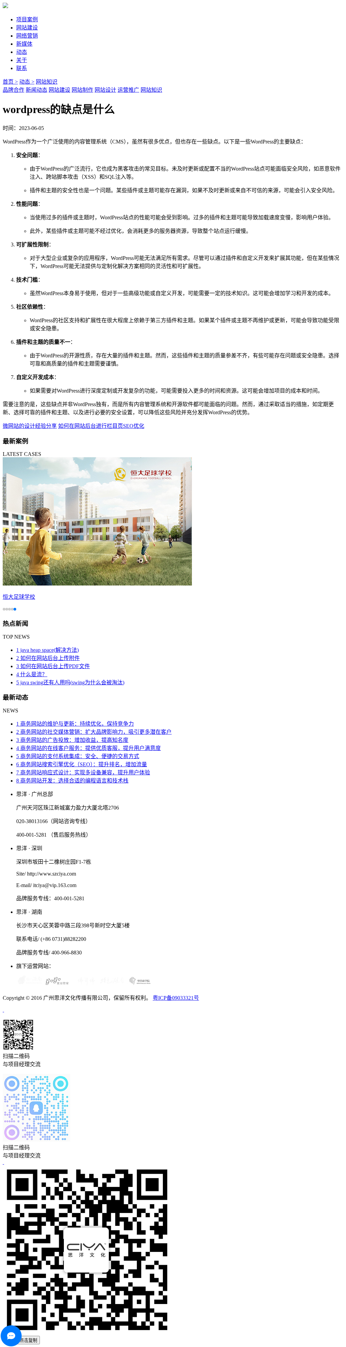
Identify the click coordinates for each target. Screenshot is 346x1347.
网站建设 (27, 27)
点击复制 (28, 1340)
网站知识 (46, 82)
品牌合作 (13, 90)
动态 (21, 52)
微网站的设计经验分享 (30, 426)
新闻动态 (36, 90)
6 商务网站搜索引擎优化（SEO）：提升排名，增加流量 (81, 764)
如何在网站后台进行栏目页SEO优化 (101, 426)
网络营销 (27, 36)
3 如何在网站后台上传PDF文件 (53, 666)
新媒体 (24, 44)
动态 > (26, 82)
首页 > (10, 82)
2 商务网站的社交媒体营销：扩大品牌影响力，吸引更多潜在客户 (94, 732)
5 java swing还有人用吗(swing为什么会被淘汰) (70, 682)
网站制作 (82, 90)
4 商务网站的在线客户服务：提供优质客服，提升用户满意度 (88, 748)
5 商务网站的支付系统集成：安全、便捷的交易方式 (77, 756)
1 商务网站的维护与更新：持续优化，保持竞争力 (75, 724)
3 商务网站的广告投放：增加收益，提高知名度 (72, 740)
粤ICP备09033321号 (176, 998)
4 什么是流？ (31, 674)
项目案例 (27, 19)
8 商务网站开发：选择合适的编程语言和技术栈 (72, 780)
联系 (21, 68)
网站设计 (105, 90)
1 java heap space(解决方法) (47, 650)
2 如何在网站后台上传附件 (48, 658)
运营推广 (128, 90)
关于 (21, 60)
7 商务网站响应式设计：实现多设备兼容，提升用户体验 (83, 772)
